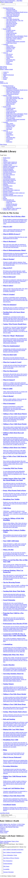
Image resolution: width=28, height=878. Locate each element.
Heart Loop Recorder (8, 181)
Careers (8, 58)
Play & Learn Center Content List (11, 190)
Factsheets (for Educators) (9, 171)
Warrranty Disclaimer (8, 872)
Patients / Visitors (7, 17)
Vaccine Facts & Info (11, 33)
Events (8, 62)
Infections (5, 184)
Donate (5, 79)
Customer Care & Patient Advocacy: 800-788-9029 (11, 826)
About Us (5, 52)
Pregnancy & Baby (8, 191)
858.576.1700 (3, 68)
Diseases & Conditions (8, 167)
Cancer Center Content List (10, 163)
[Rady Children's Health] (6, 69)
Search (1, 81)
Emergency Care (10, 48)
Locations (5, 44)
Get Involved (9, 61)
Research (5, 77)
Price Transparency (8, 860)
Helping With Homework (9, 183)
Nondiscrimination (7, 863)
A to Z (4, 159)
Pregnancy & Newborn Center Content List (13, 192)
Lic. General (6, 187)
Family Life (9, 202)
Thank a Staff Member (5, 841)
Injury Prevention (10, 40)
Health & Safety (7, 29)
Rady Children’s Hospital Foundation (12, 852)
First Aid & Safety (7, 173)
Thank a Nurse (3, 832)
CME (4, 76)
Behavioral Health (10, 9)
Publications (9, 64)
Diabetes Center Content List (10, 166)
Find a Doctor (3, 66)
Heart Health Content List (9, 180)
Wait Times (9, 51)
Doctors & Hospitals (8, 169)
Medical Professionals (8, 74)
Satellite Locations (10, 47)
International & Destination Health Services (17, 12)
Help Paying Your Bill (11, 23)
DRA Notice (6, 866)
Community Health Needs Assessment (15, 41)
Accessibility (6, 869)
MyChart (8, 27)
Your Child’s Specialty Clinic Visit (14, 20)
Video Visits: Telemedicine (12, 15)
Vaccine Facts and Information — (11, 0)
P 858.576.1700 (4, 83)
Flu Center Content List (9, 174)
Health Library (9, 31)
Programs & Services (8, 8)
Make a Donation (4, 831)
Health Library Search (6, 815)
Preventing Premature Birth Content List (13, 195)
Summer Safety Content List (10, 209)
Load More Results (4, 813)
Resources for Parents (11, 205)
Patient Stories (9, 57)
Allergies (5, 160)
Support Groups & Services (13, 13)
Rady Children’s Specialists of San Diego (13, 849)
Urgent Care (9, 50)
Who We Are (9, 54)
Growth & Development (9, 178)
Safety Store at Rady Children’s (14, 38)
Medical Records (10, 26)
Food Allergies (6, 176)
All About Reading (11, 201)
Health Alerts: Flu (10, 34)
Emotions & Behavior (8, 170)
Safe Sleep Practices (11, 22)
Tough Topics (9, 206)
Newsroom (9, 55)
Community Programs (11, 10)
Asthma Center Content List (10, 162)
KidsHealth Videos (7, 185)
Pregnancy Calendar (8, 194)
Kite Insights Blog (10, 59)
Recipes (5, 198)
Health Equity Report (11, 43)
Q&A (4, 197)
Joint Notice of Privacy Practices (11, 858)
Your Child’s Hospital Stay (12, 19)
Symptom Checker (10, 30)
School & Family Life (8, 199)
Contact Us (6, 72)
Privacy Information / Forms (10, 855)
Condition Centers (7, 164)
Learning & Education (11, 204)
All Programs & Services (12, 16)
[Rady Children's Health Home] (6, 2)
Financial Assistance (11, 24)
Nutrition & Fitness (8, 188)
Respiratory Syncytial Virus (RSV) (14, 37)
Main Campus (9, 45)
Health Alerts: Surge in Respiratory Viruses (16, 36)
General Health (7, 177)
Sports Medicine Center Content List (12, 208)
